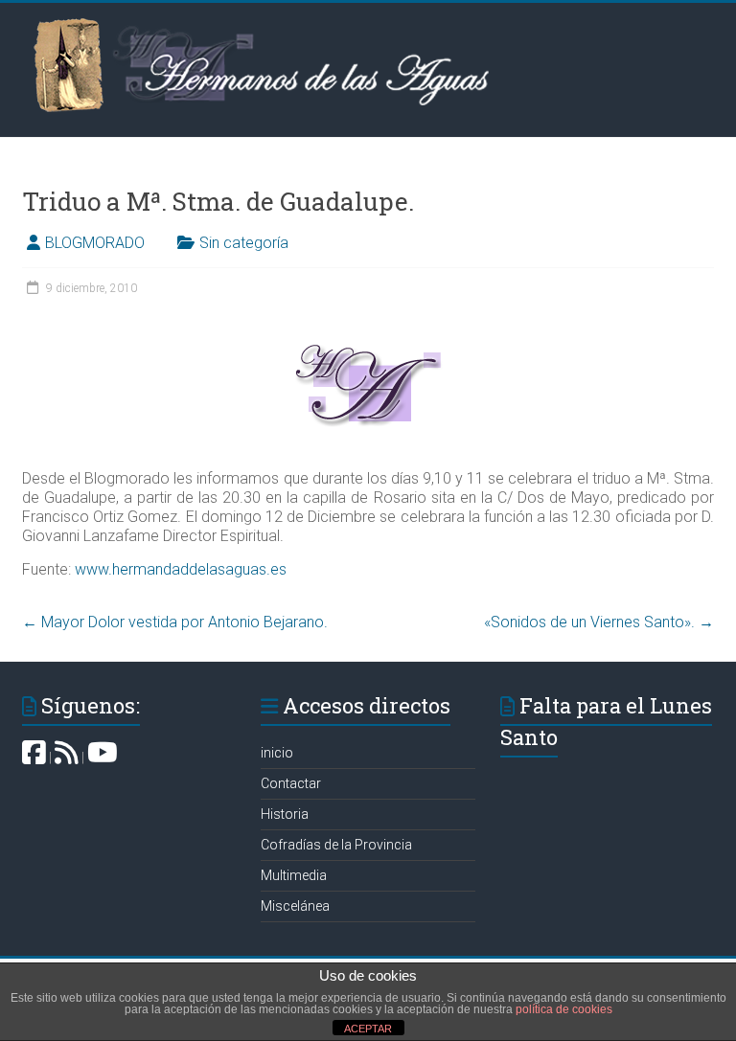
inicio (277, 752)
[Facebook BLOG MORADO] (34, 757)
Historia (285, 814)
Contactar (291, 783)
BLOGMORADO (95, 243)
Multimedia (294, 875)
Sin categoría (243, 243)
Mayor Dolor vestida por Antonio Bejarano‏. (175, 622)
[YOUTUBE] (102, 757)
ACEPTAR (368, 1028)
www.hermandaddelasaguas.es (181, 569)
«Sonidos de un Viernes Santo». (599, 622)
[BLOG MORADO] (67, 757)
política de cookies (564, 1009)
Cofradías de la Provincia (336, 844)
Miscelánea (295, 906)
